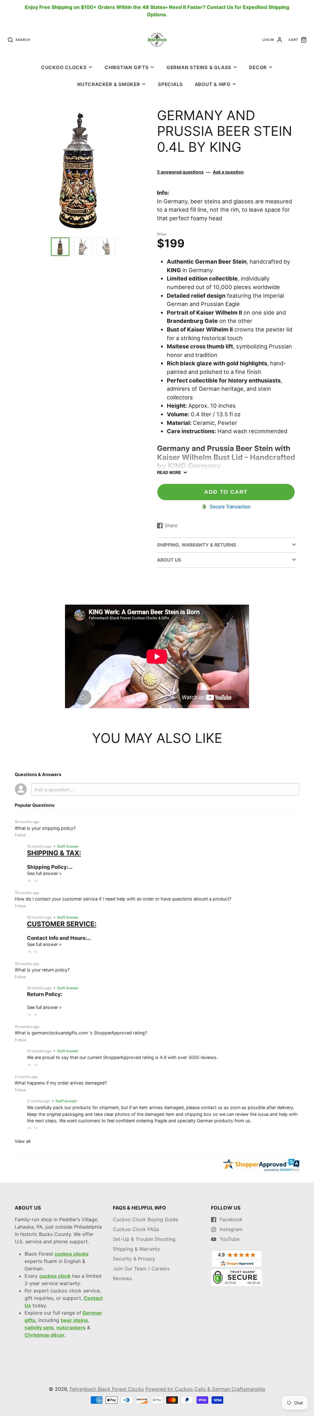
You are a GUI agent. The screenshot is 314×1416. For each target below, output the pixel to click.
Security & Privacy (134, 1259)
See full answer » (44, 873)
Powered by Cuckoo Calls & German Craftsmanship (205, 1389)
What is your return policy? (42, 969)
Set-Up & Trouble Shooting (144, 1239)
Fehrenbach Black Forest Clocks (107, 1389)
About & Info (213, 84)
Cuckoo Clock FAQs (136, 1229)
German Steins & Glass (199, 67)
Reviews (122, 1278)
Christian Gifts (127, 67)
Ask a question (228, 172)
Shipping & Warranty (136, 1249)
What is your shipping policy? (45, 828)
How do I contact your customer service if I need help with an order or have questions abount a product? (123, 898)
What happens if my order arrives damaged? (61, 1082)
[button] (29, 881)
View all (22, 1141)
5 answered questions (180, 172)
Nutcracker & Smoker (108, 84)
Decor (258, 67)
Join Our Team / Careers (141, 1268)
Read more (169, 472)
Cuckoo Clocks (64, 67)
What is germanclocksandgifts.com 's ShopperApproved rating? (81, 1032)
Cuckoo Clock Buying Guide (145, 1219)
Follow (20, 835)
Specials (170, 84)
